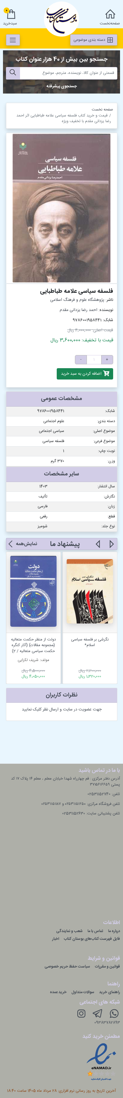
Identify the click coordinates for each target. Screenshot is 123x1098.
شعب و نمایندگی (69, 931)
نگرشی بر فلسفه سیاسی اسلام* (90, 642)
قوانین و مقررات (107, 966)
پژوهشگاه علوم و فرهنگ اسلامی (77, 300)
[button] (111, 547)
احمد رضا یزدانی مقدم (78, 310)
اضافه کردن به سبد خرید (82, 373)
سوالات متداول (82, 992)
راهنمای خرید (109, 992)
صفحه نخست (102, 109)
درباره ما (114, 931)
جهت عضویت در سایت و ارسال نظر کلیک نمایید (62, 709)
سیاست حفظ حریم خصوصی (67, 966)
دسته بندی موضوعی (89, 40)
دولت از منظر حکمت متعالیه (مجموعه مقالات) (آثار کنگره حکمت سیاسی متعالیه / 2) (33, 645)
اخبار (55, 939)
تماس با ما (95, 931)
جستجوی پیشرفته (62, 86)
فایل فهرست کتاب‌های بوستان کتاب (92, 939)
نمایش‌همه (26, 544)
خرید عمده (58, 992)
